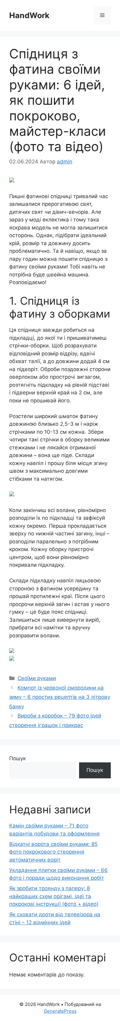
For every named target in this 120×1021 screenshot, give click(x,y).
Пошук (17, 758)
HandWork (29, 15)
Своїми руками (37, 678)
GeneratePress (60, 1011)
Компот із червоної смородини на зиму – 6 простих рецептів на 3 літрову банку (59, 697)
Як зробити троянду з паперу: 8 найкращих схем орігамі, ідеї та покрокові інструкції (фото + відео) (53, 896)
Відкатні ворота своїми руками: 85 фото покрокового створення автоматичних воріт (53, 852)
